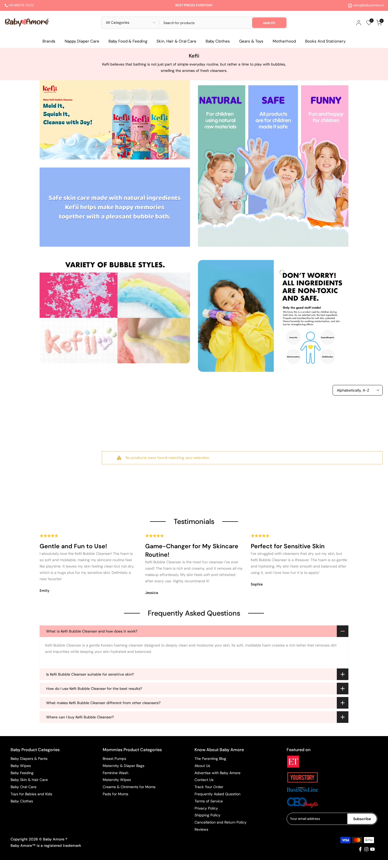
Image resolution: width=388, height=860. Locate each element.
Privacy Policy (206, 808)
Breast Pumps (114, 758)
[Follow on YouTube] (372, 849)
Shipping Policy (207, 815)
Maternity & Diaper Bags (123, 765)
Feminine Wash (115, 772)
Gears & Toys (251, 41)
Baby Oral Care (23, 786)
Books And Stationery (325, 41)
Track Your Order (209, 786)
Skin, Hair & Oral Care (176, 41)
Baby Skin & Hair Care (29, 779)
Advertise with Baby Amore (217, 772)
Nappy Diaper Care (82, 41)
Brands (48, 41)
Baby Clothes (218, 41)
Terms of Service (209, 801)
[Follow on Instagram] (366, 849)
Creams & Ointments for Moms (129, 786)
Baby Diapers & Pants (29, 758)
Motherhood (284, 41)
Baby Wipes (21, 765)
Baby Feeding (22, 772)
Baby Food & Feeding (127, 41)
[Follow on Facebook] (360, 849)
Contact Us (204, 779)
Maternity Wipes (117, 779)
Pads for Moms (115, 794)
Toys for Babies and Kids (31, 794)
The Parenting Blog (210, 758)
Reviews (201, 829)
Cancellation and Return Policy (221, 822)
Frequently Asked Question (217, 794)
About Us (202, 765)
